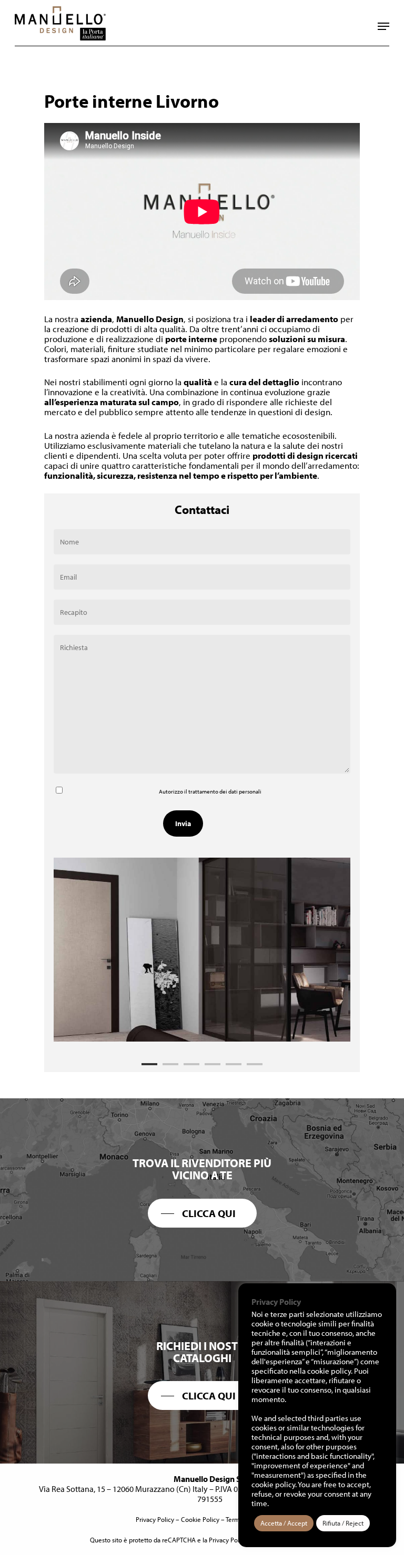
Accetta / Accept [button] (283, 1523)
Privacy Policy (155, 1519)
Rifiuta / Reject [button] (342, 1523)
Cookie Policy (200, 1519)
